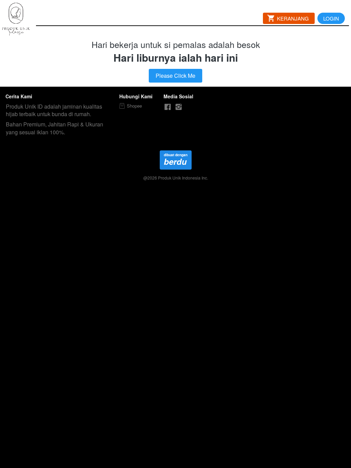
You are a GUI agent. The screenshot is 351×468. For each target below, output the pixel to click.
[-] (168, 107)
